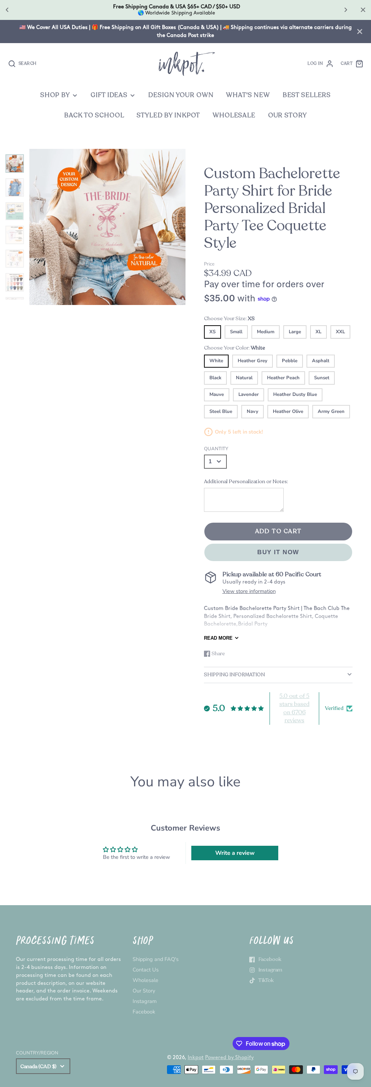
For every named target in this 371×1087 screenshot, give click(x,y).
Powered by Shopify (229, 1057)
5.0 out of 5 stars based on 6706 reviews (294, 708)
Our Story (144, 990)
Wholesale (145, 980)
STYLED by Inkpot (168, 115)
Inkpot (196, 1057)
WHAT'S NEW (248, 95)
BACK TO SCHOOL (94, 115)
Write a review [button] (235, 853)
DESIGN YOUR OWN (180, 95)
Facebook (144, 1011)
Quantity (216, 449)
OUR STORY (287, 115)
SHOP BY (55, 95)
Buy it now (278, 552)
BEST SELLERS (307, 95)
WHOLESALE (234, 115)
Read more (218, 638)
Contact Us (146, 969)
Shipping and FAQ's (156, 959)
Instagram (145, 1001)
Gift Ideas (109, 95)
